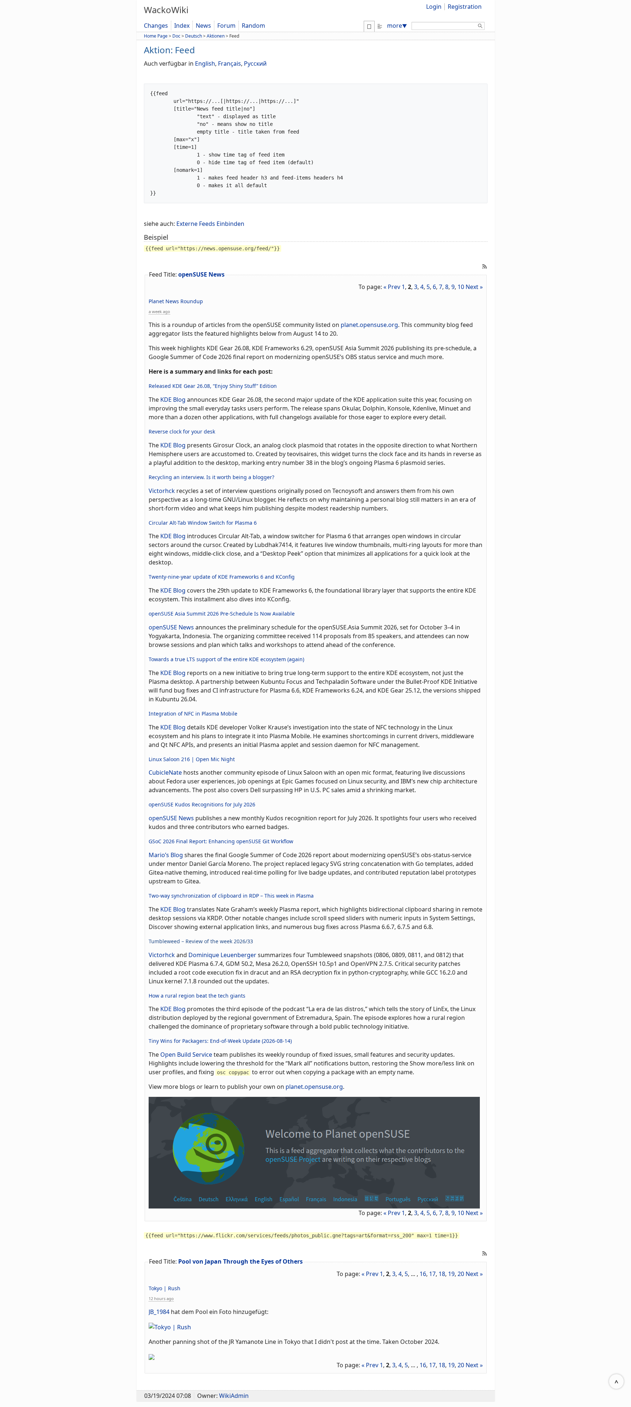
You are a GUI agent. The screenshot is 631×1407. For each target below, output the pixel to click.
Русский (255, 63)
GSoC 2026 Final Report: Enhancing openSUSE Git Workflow (221, 841)
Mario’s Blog (166, 855)
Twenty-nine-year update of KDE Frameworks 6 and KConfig (222, 576)
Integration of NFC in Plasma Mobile (193, 713)
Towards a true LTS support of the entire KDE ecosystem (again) (226, 659)
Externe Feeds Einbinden (210, 224)
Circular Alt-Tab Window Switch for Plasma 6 (203, 522)
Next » (474, 287)
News (203, 26)
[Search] (480, 27)
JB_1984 (159, 1312)
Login (433, 7)
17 (432, 1274)
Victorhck (162, 491)
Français (229, 63)
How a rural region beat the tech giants (197, 995)
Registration (465, 7)
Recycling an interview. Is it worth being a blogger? (211, 477)
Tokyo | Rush (164, 1288)
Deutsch (193, 36)
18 (442, 1274)
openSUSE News (201, 274)
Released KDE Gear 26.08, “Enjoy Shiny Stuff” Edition (213, 385)
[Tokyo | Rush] (170, 1326)
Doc (176, 36)
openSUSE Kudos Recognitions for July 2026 (202, 804)
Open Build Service (186, 1055)
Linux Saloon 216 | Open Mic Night (192, 759)
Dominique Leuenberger (222, 955)
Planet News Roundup (176, 301)
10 (461, 287)
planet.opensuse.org (369, 325)
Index (182, 26)
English (205, 63)
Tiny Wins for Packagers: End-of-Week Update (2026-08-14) (220, 1040)
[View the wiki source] (380, 26)
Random (253, 26)
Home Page (156, 36)
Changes (156, 26)
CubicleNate (165, 772)
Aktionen (216, 36)
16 (423, 1274)
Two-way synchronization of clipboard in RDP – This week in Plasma (231, 895)
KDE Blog (173, 400)
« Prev (391, 287)
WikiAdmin (234, 1396)
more (397, 26)
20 (461, 1274)
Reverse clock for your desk (182, 431)
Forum (226, 26)
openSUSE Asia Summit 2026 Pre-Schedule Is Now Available (222, 613)
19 (451, 1274)
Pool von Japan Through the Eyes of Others (240, 1261)
